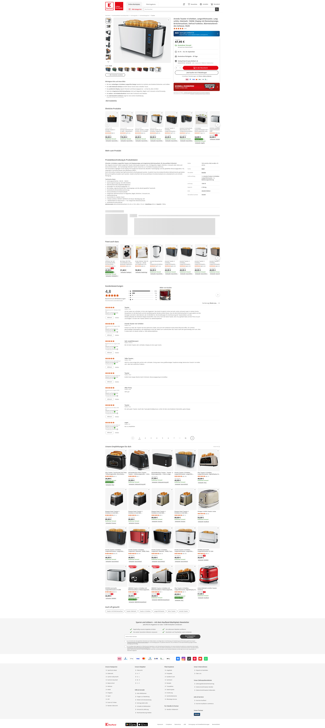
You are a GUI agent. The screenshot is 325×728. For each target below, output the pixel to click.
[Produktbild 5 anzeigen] (108, 45)
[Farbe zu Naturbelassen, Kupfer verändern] (133, 69)
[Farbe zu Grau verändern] (120, 69)
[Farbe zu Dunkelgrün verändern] (114, 69)
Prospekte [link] (169, 673)
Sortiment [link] (169, 680)
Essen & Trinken (112, 702)
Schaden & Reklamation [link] (143, 706)
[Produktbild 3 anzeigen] (108, 32)
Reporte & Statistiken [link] (202, 670)
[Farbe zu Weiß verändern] (158, 69)
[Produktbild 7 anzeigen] (108, 57)
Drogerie (109, 693)
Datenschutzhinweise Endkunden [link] (205, 690)
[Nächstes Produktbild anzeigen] (108, 62)
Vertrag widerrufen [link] (142, 703)
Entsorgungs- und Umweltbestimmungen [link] (199, 724)
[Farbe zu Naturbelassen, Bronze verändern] (127, 69)
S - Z (138, 683)
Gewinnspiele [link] (170, 689)
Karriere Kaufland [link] (201, 700)
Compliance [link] (169, 724)
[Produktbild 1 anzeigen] (108, 20)
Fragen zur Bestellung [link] (143, 696)
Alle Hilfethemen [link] (142, 693)
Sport (109, 696)
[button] (143, 291)
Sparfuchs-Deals (112, 670)
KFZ (108, 699)
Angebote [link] (169, 670)
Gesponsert (107, 128)
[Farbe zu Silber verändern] (152, 69)
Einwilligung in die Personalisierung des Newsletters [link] (138, 647)
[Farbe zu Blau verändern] (108, 69)
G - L (138, 676)
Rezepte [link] (169, 683)
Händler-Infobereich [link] (172, 709)
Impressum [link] (160, 724)
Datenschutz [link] (178, 724)
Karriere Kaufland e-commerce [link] (205, 703)
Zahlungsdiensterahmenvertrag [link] (205, 684)
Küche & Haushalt (112, 680)
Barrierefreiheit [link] (216, 724)
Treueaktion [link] (170, 686)
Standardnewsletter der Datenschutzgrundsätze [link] (137, 642)
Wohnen (109, 686)
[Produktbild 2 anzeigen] (108, 26)
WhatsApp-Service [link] (172, 699)
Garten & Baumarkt (112, 676)
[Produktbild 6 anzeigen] (108, 51)
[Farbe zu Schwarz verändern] (145, 69)
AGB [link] (185, 724)
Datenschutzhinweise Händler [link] (204, 687)
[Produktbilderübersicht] (108, 40)
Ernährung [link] (170, 693)
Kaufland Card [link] (171, 676)
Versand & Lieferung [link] (143, 709)
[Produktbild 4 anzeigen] (108, 39)
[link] (151, 4)
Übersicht (140, 670)
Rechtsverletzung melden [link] (144, 712)
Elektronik (110, 673)
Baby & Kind (110, 683)
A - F (138, 673)
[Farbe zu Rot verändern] (139, 69)
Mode (109, 689)
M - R (138, 680)
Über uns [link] (198, 673)
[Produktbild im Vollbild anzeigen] (142, 40)
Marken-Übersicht (112, 705)
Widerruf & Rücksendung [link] (144, 700)
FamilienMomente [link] (172, 696)
